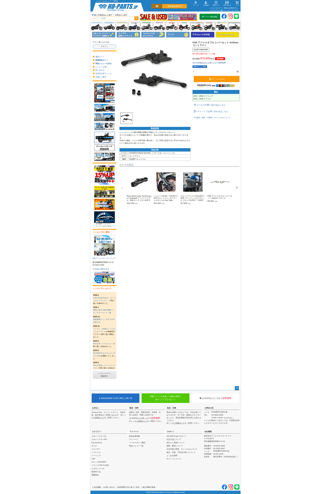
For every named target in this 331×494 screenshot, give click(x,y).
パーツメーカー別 (227, 34)
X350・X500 (209, 26)
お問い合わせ (109, 487)
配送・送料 (134, 408)
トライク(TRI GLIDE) (184, 26)
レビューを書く (101, 67)
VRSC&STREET (222, 26)
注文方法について (174, 439)
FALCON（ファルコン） (103, 344)
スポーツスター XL (97, 26)
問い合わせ (99, 70)
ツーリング (147, 26)
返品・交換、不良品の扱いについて (181, 452)
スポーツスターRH (99, 439)
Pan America (197, 26)
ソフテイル (159, 26)
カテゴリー (96, 431)
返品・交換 (171, 408)
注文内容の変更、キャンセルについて (182, 449)
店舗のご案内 (100, 77)
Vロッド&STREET (99, 462)
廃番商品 (95, 475)
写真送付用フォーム (103, 73)
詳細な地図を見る (102, 269)
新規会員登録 (134, 436)
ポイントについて (174, 459)
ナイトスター (122, 26)
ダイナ (172, 26)
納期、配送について (175, 446)
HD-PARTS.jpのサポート (177, 436)
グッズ (178, 34)
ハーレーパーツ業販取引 (104, 374)
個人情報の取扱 (149, 487)
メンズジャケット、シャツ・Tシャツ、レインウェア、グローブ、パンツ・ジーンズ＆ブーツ (128, 34)
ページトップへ (237, 388)
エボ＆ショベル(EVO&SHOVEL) (234, 26)
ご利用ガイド (98, 418)
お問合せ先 (209, 408)
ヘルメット (153, 34)
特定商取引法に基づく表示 (129, 487)
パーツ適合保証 (211, 17)
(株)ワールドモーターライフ (104, 258)
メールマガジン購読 (137, 443)
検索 (136, 18)
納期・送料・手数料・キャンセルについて (213, 118)
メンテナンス (103, 34)
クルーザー (96, 449)
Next (236, 187)
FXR (93, 459)
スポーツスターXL (99, 436)
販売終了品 (96, 472)
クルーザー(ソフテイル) (134, 26)
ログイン (104, 46)
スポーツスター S (109, 26)
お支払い (95, 408)
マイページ (134, 431)
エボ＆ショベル (98, 468)
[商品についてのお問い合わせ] (210, 105)
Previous (122, 188)
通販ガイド (99, 57)
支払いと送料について (176, 443)
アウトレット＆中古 (202, 34)
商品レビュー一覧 (136, 446)
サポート (170, 431)
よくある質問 (172, 455)
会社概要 (208, 431)
